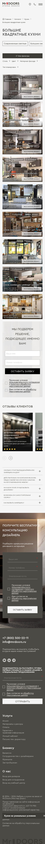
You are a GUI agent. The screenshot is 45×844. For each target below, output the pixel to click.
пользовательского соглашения (24, 382)
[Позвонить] (35, 4)
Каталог (17, 19)
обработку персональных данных (22, 390)
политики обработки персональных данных (20, 385)
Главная (8, 19)
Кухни (26, 19)
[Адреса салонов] (30, 4)
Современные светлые (15, 43)
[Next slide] (10, 458)
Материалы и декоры (12, 724)
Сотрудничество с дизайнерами (18, 756)
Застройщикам (9, 763)
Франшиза (7, 759)
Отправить (22, 701)
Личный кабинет (10, 736)
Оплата (5, 727)
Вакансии (6, 753)
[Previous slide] (4, 458)
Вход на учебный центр (13, 783)
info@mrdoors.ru (14, 641)
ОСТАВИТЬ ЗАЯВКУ (22, 371)
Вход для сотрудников (13, 780)
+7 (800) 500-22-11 (15, 637)
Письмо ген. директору (14, 739)
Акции (5, 721)
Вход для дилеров (11, 776)
